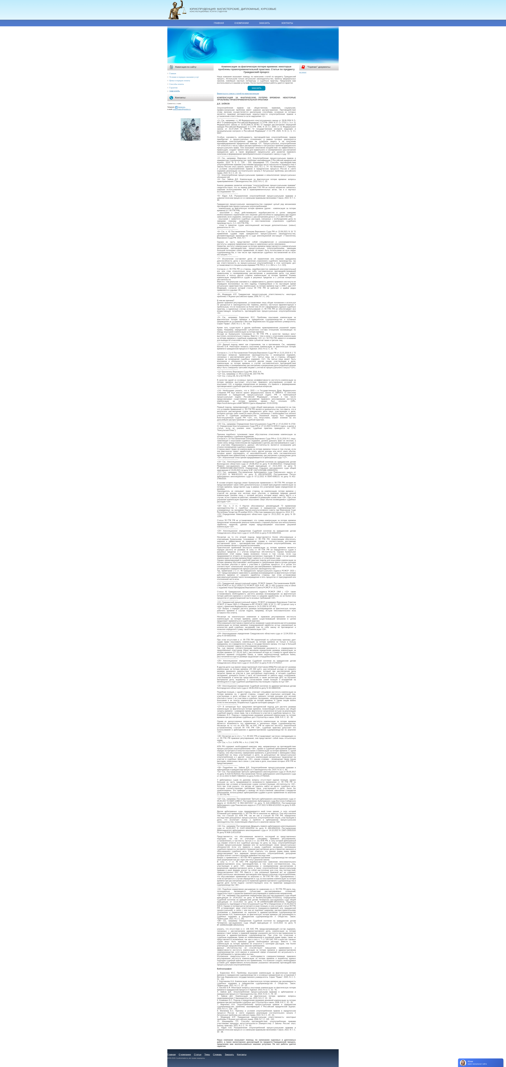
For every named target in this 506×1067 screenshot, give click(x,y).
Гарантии (173, 88)
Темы (207, 1054)
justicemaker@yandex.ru (182, 109)
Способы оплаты (176, 84)
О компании (241, 23)
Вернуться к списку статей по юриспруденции (238, 94)
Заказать (264, 23)
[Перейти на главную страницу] (178, 10)
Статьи (197, 1054)
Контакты (287, 23)
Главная (219, 23)
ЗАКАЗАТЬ (174, 91)
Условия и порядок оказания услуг (184, 77)
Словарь (217, 1054)
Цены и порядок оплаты (179, 81)
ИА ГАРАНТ (302, 72)
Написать (181, 107)
